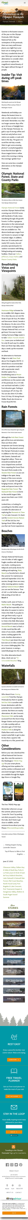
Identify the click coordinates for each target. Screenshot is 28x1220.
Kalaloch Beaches (15, 875)
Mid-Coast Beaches (16, 881)
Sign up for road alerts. (18, 1153)
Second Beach (7, 626)
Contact (18, 1192)
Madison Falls (7, 730)
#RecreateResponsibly (15, 828)
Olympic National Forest (10, 208)
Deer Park (16, 358)
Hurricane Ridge (8, 310)
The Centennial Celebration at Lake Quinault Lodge (14, 914)
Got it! (14, 1213)
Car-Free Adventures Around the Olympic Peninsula (14, 961)
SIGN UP (12, 1132)
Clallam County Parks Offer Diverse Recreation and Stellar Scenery (14, 971)
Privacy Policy (6, 1209)
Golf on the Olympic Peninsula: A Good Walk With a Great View (14, 943)
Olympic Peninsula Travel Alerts (14, 933)
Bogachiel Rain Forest (10, 489)
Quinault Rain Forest (9, 492)
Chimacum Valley (9, 867)
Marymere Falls (7, 716)
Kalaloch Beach (13, 587)
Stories (20, 21)
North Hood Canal (9, 884)
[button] (14, 1060)
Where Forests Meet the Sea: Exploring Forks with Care (14, 981)
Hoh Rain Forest (17, 437)
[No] (26, 1209)
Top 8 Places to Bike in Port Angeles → (15, 852)
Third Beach (6, 640)
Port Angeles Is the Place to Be (14, 952)
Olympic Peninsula (9, 21)
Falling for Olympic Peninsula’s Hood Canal (14, 990)
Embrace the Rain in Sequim (14, 999)
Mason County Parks (9, 259)
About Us (9, 1192)
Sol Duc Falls (6, 702)
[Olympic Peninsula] (5, 3)
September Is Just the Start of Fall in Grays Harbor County (14, 924)
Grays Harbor (14, 257)
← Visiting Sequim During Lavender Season (12, 846)
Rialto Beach (6, 605)
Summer (6, 897)
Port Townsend (8, 889)
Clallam (18, 254)
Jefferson (5, 257)
